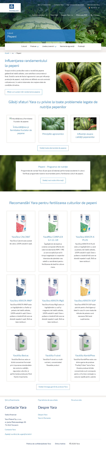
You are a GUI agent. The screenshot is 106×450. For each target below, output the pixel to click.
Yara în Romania (44, 418)
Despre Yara (42, 415)
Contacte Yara (10, 430)
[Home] (9, 7)
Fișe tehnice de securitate (48, 400)
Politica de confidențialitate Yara (38, 444)
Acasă (7, 53)
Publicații (81, 46)
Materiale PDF (81, 15)
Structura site (76, 400)
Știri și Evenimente (12, 400)
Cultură (24, 46)
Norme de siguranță (67, 46)
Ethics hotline (60, 444)
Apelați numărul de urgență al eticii (18, 434)
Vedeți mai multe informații (53, 180)
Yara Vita (54, 15)
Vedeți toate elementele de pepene (53, 148)
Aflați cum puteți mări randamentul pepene (23, 92)
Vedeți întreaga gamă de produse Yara (53, 387)
